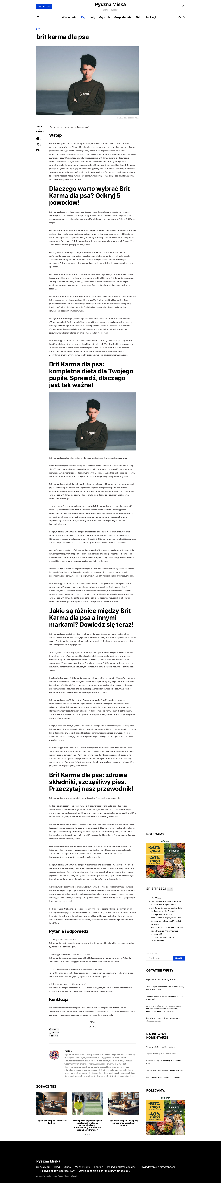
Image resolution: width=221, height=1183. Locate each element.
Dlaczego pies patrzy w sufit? (164, 1054)
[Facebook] (180, 17)
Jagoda (68, 1051)
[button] (184, 17)
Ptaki (138, 17)
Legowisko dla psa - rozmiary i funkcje (52, 1121)
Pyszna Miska (110, 4)
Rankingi (151, 17)
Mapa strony (82, 1167)
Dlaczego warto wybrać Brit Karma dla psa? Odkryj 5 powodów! (166, 903)
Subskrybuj (43, 1167)
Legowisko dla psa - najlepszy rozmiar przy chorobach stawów (123, 1123)
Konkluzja (159, 940)
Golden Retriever (168, 1047)
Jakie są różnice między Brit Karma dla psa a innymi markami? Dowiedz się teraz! (166, 920)
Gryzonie (104, 17)
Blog (57, 1167)
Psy (83, 17)
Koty (92, 17)
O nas (67, 1167)
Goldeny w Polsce (153, 1047)
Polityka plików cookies (121, 1167)
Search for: (152, 953)
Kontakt (98, 1167)
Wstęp (158, 898)
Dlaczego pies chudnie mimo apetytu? (168, 1070)
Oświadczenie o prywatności (157, 1167)
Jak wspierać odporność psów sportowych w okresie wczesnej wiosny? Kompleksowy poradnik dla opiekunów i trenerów (87, 1125)
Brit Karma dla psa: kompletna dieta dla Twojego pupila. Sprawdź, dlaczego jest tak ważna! (166, 911)
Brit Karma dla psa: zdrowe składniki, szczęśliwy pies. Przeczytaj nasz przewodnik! (167, 930)
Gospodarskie (122, 17)
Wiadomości (69, 17)
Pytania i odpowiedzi (164, 937)
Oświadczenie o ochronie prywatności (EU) (105, 1170)
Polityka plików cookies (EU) (57, 1170)
